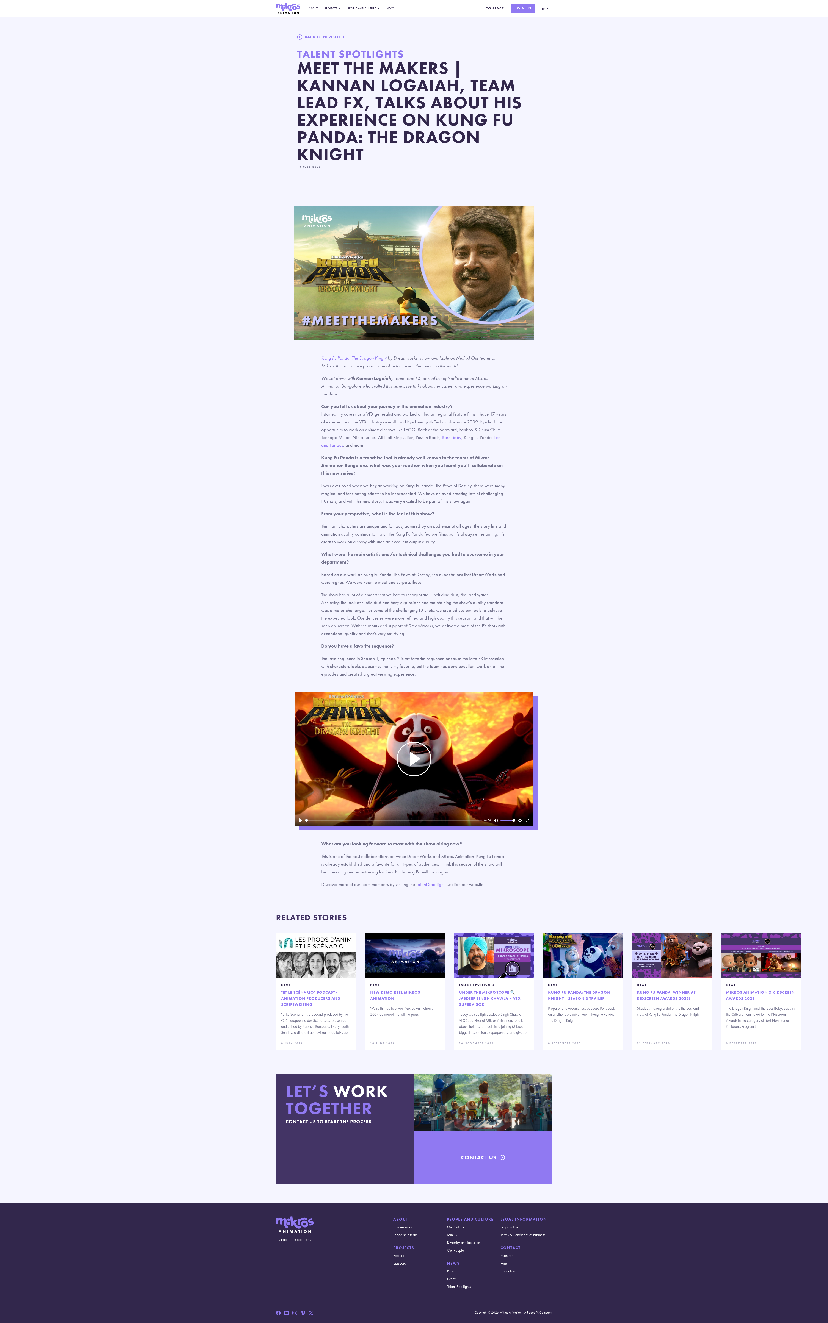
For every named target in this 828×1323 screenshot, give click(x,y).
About (313, 8)
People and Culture (362, 8)
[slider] (393, 820)
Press (450, 1270)
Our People (455, 1250)
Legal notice (509, 1227)
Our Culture (455, 1227)
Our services (402, 1227)
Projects (331, 8)
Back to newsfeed (324, 36)
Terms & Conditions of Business (522, 1234)
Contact (495, 8)
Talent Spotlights (431, 884)
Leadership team (405, 1234)
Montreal (507, 1255)
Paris (503, 1263)
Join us (523, 8)
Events (451, 1278)
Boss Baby (451, 437)
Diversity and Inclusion (463, 1242)
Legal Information (523, 1219)
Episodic (399, 1263)
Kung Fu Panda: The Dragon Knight (354, 358)
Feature (398, 1255)
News (390, 8)
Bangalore (508, 1270)
